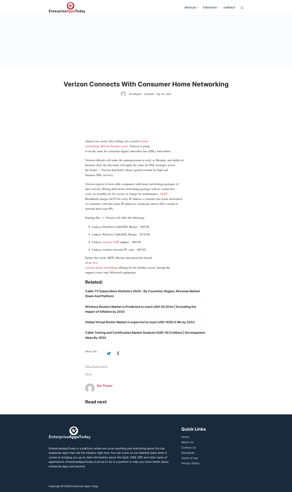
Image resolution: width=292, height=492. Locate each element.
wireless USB (110, 242)
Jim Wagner (135, 94)
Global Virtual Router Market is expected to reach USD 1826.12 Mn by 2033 (140, 322)
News (88, 374)
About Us (187, 442)
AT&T (164, 194)
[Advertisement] (146, 40)
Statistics (210, 7)
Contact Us (188, 447)
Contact (229, 7)
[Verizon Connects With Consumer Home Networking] (109, 353)
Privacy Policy (190, 463)
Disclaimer (188, 452)
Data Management (96, 366)
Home (185, 437)
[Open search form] (242, 7)
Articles (190, 7)
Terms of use (189, 458)
